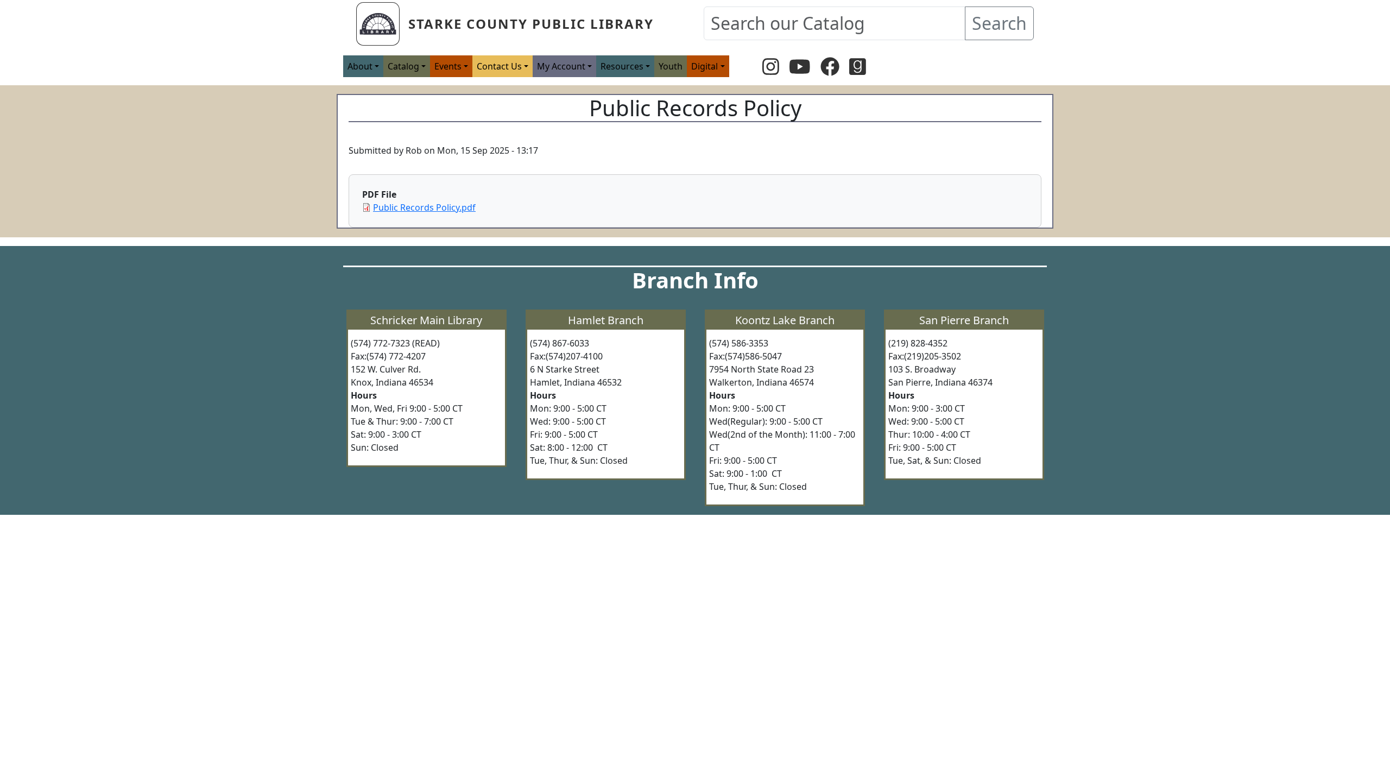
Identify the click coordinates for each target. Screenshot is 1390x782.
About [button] (360, 66)
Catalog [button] (403, 66)
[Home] (382, 24)
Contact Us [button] (499, 66)
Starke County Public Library (531, 24)
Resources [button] (622, 66)
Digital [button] (704, 66)
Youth (671, 66)
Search (999, 23)
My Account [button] (561, 66)
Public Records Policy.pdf (424, 207)
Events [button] (448, 66)
